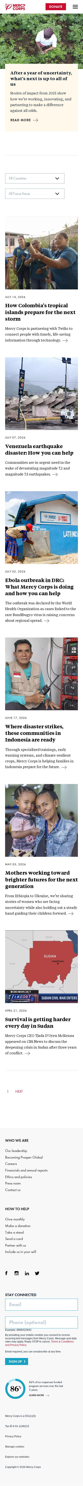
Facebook (6, 1273)
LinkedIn (27, 1273)
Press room (13, 1183)
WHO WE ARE (17, 1140)
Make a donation (17, 1226)
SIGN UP (15, 1361)
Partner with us (15, 1245)
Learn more (36, 1395)
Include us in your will (20, 1252)
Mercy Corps (15, 7)
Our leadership (16, 1151)
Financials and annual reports (26, 1170)
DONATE (55, 7)
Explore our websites (17, 1456)
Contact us (12, 1190)
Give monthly (15, 1219)
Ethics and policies (18, 1177)
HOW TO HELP (17, 1209)
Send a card (14, 1239)
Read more (20, 120)
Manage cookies (14, 1446)
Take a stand (14, 1232)
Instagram (16, 1273)
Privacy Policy (13, 1436)
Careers (11, 1163)
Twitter (37, 1273)
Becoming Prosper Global (24, 1157)
